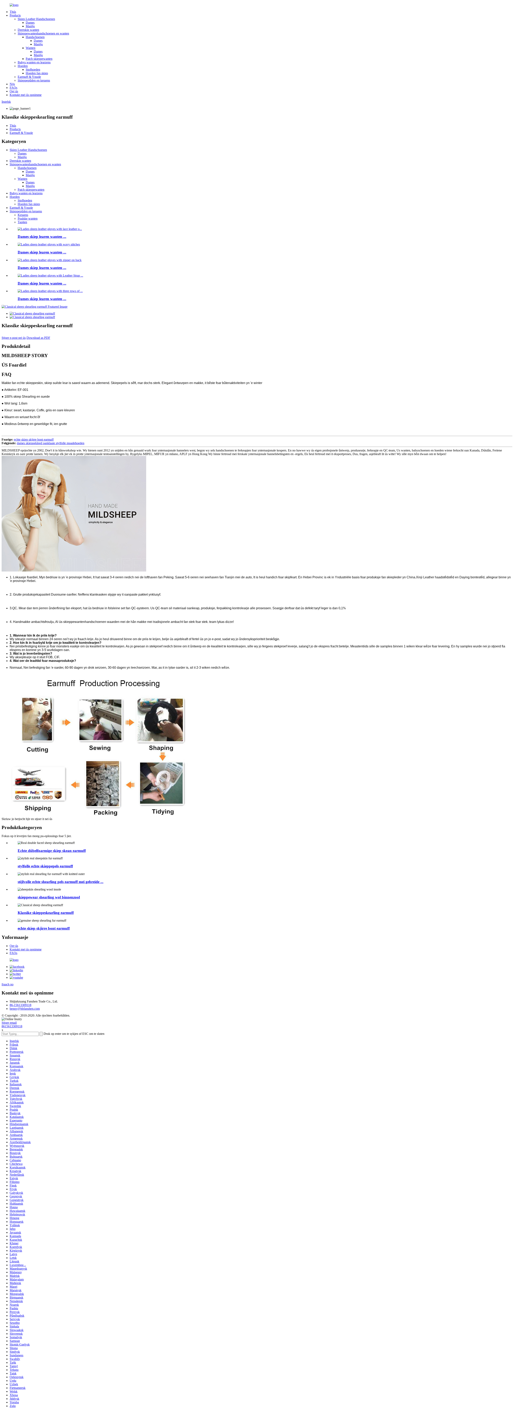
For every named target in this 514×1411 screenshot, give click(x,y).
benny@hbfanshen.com (25, 1008)
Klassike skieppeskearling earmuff (46, 913)
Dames (30, 22)
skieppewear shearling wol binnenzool (49, 897)
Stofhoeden (33, 69)
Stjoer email (9, 1022)
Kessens (23, 215)
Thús (13, 11)
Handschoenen (35, 37)
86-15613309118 (20, 1005)
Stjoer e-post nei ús (14, 337)
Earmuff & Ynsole (29, 76)
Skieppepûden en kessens (34, 80)
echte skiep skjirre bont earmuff (34, 439)
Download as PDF (38, 337)
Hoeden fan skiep (37, 73)
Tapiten (22, 222)
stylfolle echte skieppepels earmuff (45, 866)
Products (15, 15)
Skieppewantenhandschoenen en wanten (43, 33)
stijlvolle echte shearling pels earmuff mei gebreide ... (60, 882)
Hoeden (23, 66)
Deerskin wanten (28, 30)
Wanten (30, 48)
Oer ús (14, 91)
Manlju (30, 26)
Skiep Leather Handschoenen (36, 19)
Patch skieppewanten (39, 58)
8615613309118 (12, 1026)
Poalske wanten (28, 218)
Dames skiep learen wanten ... (42, 236)
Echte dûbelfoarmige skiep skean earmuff (52, 851)
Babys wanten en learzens (34, 62)
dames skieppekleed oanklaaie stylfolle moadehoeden (50, 443)
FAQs (13, 87)
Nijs (12, 84)
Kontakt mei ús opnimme (26, 95)
